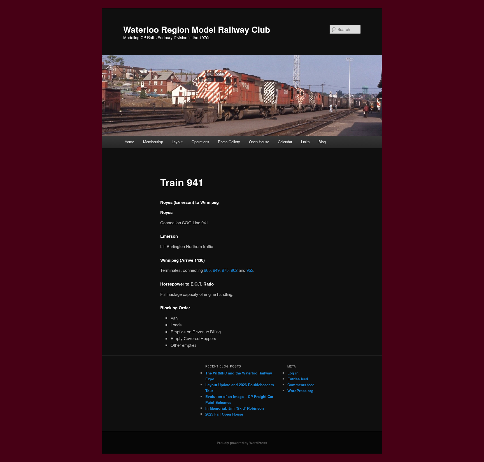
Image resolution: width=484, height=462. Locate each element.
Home (129, 141)
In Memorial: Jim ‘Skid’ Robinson (234, 408)
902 (234, 270)
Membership (153, 141)
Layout (177, 141)
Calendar (285, 141)
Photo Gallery (229, 141)
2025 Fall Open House (224, 414)
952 (249, 270)
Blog (322, 141)
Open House (259, 141)
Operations (200, 141)
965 (207, 270)
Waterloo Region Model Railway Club (196, 29)
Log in (293, 373)
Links (305, 141)
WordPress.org (300, 390)
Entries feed (297, 378)
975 (225, 270)
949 (216, 270)
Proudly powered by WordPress (242, 442)
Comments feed (301, 384)
